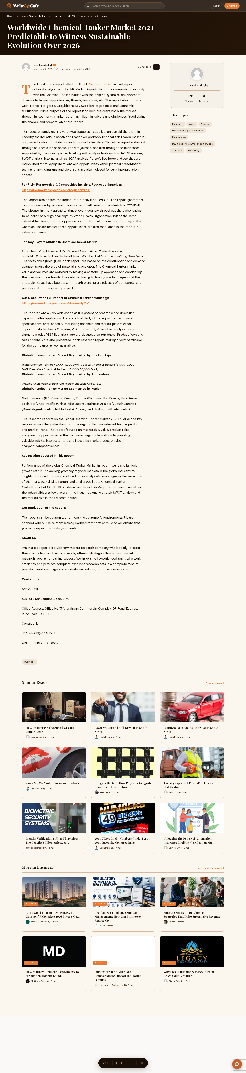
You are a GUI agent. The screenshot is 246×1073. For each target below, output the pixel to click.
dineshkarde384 (42, 65)
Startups (177, 150)
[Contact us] (237, 1064)
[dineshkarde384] (26, 67)
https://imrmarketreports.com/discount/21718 (57, 303)
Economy (177, 124)
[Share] (141, 1063)
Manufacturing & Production (188, 130)
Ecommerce (179, 137)
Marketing (193, 150)
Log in (216, 5)
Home (9, 16)
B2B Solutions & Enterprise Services (192, 143)
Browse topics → (215, 683)
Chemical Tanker (100, 84)
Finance (205, 124)
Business (21, 16)
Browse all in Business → (211, 868)
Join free (232, 5)
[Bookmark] (131, 1063)
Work (192, 124)
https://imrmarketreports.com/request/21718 (56, 190)
